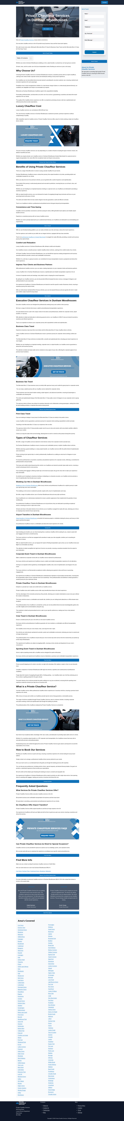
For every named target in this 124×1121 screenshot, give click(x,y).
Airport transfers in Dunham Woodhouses (26, 518)
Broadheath (21, 943)
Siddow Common (52, 952)
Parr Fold (50, 984)
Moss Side (51, 993)
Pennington (51, 924)
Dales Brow (51, 963)
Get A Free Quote (47, 912)
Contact (104, 2)
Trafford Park (21, 1030)
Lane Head (51, 979)
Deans (50, 1023)
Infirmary (50, 1057)
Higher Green (21, 1085)
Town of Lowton (52, 1032)
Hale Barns (21, 980)
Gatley (19, 1079)
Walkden (50, 1066)
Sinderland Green (34, 871)
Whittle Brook (51, 1062)
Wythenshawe (21, 1010)
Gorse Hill (20, 1021)
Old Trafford (21, 1081)
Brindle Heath (51, 1014)
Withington (51, 970)
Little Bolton (21, 1069)
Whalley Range (22, 1090)
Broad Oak (51, 945)
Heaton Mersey (52, 1064)
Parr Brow (50, 1000)
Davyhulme (21, 996)
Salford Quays (21, 1062)
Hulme (50, 1025)
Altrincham (20, 950)
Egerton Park (51, 954)
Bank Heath (51, 1069)
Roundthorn (21, 991)
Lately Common (22, 1046)
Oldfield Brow (21, 936)
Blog (44, 1112)
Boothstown (21, 1095)
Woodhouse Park (22, 1019)
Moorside (50, 977)
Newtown (50, 1048)
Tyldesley (50, 1028)
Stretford (20, 1005)
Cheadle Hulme (52, 1094)
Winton (19, 1037)
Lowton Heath (51, 1030)
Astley (19, 1092)
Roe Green (51, 986)
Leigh (49, 995)
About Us (45, 1105)
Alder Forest (21, 1053)
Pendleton (50, 1002)
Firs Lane (50, 1046)
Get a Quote (47, 28)
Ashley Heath (21, 959)
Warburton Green (22, 989)
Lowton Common (52, 966)
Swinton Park (51, 1021)
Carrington (20, 955)
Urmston (20, 998)
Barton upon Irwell (22, 1012)
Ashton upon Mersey (23, 966)
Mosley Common (52, 950)
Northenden (21, 1026)
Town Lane (20, 1065)
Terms (79, 1110)
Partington (20, 939)
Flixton (19, 964)
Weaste (20, 1083)
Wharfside (20, 1056)
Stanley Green (52, 1009)
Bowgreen (20, 948)
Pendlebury (51, 1071)
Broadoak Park (52, 938)
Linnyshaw (51, 1085)
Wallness (50, 1016)
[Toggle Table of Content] (30, 58)
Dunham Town (26, 871)
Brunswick (51, 1092)
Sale (19, 973)
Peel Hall (20, 1040)
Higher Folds (51, 973)
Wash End (50, 959)
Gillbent (50, 1087)
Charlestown (51, 1078)
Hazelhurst (51, 989)
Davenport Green (22, 987)
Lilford (49, 1018)
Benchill (20, 1017)
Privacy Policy (81, 1105)
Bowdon (20, 941)
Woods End (21, 975)
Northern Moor (21, 1003)
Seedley (50, 943)
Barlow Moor (21, 1028)
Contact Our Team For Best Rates (47, 162)
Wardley (50, 1053)
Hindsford (50, 1041)
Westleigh (50, 1080)
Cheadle (50, 1037)
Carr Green (19, 871)
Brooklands (21, 971)
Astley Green (21, 1051)
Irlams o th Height (52, 1011)
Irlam (19, 969)
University (50, 1060)
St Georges (51, 975)
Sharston (20, 1024)
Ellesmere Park (22, 1072)
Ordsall (50, 968)
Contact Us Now (48, 781)
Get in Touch (47, 225)
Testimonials (46, 1110)
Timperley (20, 962)
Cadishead (20, 946)
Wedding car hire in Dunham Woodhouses (27, 485)
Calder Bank (21, 982)
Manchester (51, 1076)
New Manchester (52, 998)
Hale (19, 957)
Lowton (50, 1039)
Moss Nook (21, 1067)
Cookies (80, 1108)
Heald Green (51, 929)
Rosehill (20, 952)
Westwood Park (22, 1042)
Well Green (21, 978)
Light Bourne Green (53, 982)
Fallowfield (51, 1007)
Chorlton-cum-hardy (23, 1035)
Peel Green (21, 1014)
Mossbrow (42, 871)
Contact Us (47, 527)
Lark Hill (20, 1074)
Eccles (19, 1044)
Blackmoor (51, 931)
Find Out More (47, 660)
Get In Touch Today (47, 53)
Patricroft (20, 1033)
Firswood (20, 1049)
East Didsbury (51, 947)
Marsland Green (22, 1076)
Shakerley (50, 1083)
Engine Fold (51, 1044)
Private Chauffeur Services (27, 40)
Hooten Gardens (22, 1088)
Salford (50, 934)
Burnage (50, 1055)
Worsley (50, 936)
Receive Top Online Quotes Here (48, 409)
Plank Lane (51, 1050)
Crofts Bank (21, 985)
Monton (20, 1060)
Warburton (48, 871)
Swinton (50, 1034)
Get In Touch (94, 61)
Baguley (20, 994)
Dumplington (21, 1007)
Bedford (50, 940)
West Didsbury (21, 1058)
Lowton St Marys (52, 991)
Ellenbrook (51, 961)
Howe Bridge (51, 1089)
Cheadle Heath (52, 1073)
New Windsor (51, 1005)
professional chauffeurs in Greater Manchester (33, 237)
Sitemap (80, 1112)
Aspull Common (52, 956)
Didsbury (50, 927)
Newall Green (21, 1001)
